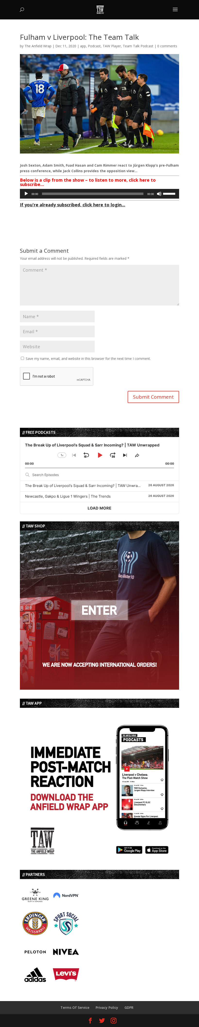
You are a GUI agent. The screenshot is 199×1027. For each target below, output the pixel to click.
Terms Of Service (74, 1007)
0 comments (167, 46)
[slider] (170, 193)
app (83, 46)
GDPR (128, 1007)
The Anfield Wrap (38, 46)
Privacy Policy (107, 1007)
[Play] (26, 193)
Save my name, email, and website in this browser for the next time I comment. (88, 358)
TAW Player (112, 46)
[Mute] (159, 193)
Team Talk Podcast (138, 46)
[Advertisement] (76, 216)
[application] (99, 194)
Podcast (94, 46)
